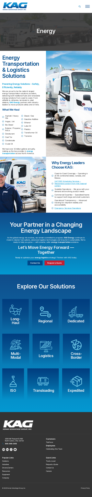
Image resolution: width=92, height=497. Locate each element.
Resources (6, 471)
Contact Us (35, 263)
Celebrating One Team (54, 449)
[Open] (87, 6)
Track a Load (50, 461)
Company (5, 478)
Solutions (5, 461)
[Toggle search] (79, 6)
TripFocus (49, 442)
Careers (49, 471)
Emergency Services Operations (68, 208)
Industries (5, 464)
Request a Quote (54, 263)
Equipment (6, 474)
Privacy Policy (85, 488)
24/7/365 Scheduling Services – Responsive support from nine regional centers (71, 183)
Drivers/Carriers (7, 468)
